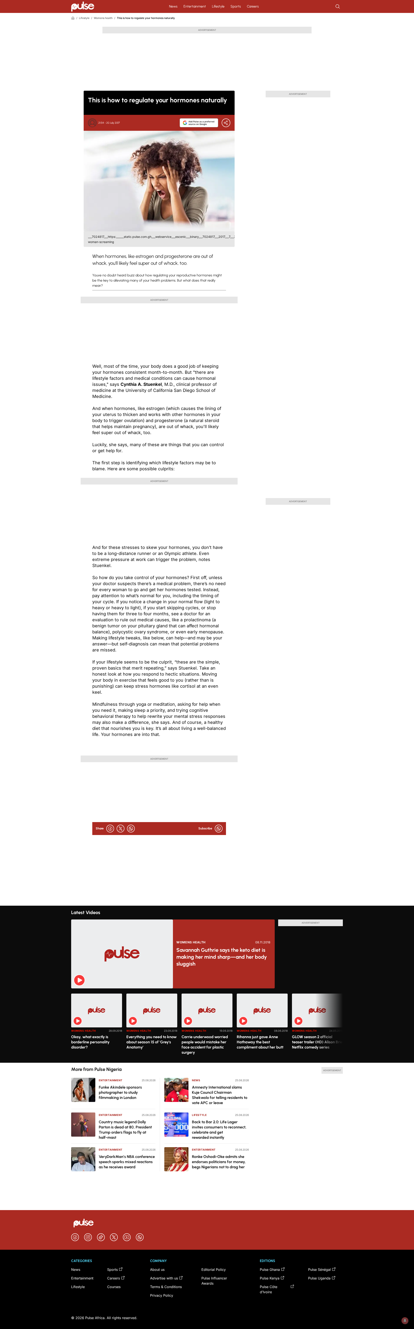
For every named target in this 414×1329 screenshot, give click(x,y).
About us (157, 1269)
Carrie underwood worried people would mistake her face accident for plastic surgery (205, 1045)
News (173, 6)
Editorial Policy (213, 1269)
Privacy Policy (161, 1295)
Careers (253, 6)
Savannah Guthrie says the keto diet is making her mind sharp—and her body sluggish (221, 957)
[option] (96, 1026)
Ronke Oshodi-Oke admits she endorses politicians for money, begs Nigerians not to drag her (219, 1161)
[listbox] (207, 1025)
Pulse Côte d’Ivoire (268, 1289)
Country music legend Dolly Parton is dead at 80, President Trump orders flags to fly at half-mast (125, 1130)
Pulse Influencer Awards (214, 1280)
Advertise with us (164, 1278)
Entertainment (194, 6)
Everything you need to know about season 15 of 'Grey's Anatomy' (151, 1042)
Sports (236, 6)
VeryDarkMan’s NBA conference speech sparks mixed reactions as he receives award (127, 1161)
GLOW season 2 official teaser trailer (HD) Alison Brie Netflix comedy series (317, 1042)
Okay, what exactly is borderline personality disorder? (90, 1042)
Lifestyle (218, 6)
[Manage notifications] (404, 1320)
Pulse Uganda (319, 1278)
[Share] (226, 122)
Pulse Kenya (269, 1278)
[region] (207, 1025)
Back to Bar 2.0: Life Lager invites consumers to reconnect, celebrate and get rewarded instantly (219, 1130)
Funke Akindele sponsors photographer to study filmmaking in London (120, 1092)
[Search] (338, 6)
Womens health (103, 18)
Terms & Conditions (166, 1287)
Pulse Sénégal (319, 1269)
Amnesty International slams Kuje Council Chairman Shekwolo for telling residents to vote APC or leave (219, 1095)
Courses (114, 1287)
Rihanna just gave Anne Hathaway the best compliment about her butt (260, 1042)
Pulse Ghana (270, 1269)
